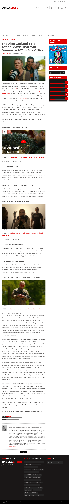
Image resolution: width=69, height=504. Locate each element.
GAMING (26, 35)
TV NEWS (27, 492)
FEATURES (51, 35)
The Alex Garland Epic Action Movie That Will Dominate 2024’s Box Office (22, 47)
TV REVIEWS (34, 492)
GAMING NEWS (28, 472)
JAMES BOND (28, 474)
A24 (16, 88)
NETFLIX (32, 479)
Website (10, 446)
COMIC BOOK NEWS (38, 461)
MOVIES (5, 35)
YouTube (8, 416)
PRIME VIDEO (38, 482)
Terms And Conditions (62, 502)
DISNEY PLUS (33, 467)
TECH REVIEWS (28, 490)
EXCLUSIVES (27, 469)
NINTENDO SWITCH (29, 482)
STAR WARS (27, 487)
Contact (63, 1)
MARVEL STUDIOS (37, 474)
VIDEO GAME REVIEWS (29, 495)
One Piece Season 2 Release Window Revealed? (25, 309)
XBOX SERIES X (40, 495)
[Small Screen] (18, 8)
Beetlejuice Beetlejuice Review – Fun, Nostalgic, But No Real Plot (58, 90)
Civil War (13, 39)
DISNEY (26, 467)
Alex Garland (5, 39)
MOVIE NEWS (10, 417)
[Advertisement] (34, 22)
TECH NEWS (39, 487)
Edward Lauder (6, 53)
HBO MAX (36, 472)
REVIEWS (41, 35)
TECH (18, 35)
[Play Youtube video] (23, 142)
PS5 (26, 485)
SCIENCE (37, 485)
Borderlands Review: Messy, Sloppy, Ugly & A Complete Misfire (58, 98)
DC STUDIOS (37, 464)
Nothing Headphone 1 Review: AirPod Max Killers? (58, 82)
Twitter (14, 446)
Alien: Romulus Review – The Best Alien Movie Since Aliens (58, 94)
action (30, 101)
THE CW (35, 490)
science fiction (22, 98)
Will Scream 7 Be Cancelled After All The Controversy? (27, 157)
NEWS (34, 35)
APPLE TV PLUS (28, 461)
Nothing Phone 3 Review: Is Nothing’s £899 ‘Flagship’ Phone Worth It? (58, 86)
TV (12, 35)
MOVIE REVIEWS (36, 477)
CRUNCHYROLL (28, 464)
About (56, 1)
